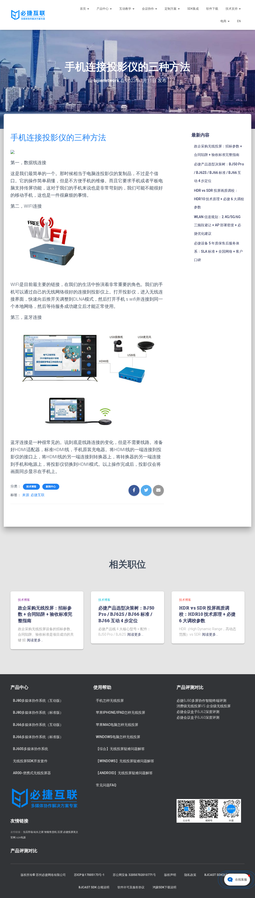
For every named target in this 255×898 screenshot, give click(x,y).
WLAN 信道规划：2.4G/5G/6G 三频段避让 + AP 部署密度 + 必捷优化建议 (217, 225)
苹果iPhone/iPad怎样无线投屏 (120, 712)
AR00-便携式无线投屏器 (32, 773)
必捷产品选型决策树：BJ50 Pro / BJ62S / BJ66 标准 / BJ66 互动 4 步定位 (219, 172)
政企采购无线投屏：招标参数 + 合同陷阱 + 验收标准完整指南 (45, 614)
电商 (223, 21)
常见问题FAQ (106, 785)
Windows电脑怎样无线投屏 (118, 737)
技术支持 (232, 8)
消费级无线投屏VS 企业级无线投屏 (204, 706)
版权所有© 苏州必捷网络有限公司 (43, 875)
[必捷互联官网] (28, 15)
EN (239, 21)
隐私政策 (190, 875)
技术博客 (31, 486)
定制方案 (171, 8)
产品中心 (103, 8)
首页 (83, 8)
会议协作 (148, 8)
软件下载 (212, 8)
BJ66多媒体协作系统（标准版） (38, 737)
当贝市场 (28, 832)
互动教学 (125, 8)
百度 (60, 832)
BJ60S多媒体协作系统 (30, 749)
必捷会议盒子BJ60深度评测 (198, 717)
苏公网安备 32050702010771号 (134, 875)
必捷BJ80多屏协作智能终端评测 (201, 701)
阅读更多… (35, 640)
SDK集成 (193, 8)
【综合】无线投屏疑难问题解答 (120, 749)
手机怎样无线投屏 (110, 701)
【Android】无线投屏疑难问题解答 (124, 773)
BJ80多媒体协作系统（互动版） (38, 701)
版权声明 (170, 875)
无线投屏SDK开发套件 (30, 761)
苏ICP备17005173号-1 (89, 875)
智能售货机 (50, 832)
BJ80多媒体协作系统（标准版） (38, 712)
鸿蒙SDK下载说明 (164, 887)
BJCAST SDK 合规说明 (94, 887)
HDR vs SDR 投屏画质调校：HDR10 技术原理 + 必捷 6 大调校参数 (219, 199)
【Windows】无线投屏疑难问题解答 (125, 761)
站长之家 (39, 832)
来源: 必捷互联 (33, 495)
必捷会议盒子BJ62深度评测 (198, 712)
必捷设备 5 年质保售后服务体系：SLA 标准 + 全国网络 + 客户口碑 (218, 251)
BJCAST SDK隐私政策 (219, 875)
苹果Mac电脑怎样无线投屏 (117, 725)
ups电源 (21, 837)
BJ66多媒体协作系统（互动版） (38, 725)
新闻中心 (51, 486)
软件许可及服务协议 (131, 887)
